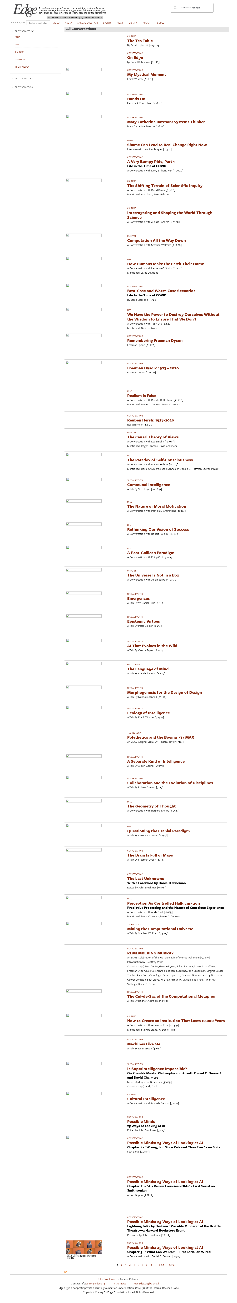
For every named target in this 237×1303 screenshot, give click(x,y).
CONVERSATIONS (38, 23)
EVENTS (107, 22)
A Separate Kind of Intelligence (156, 761)
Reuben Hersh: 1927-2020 (150, 420)
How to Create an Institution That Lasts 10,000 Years (176, 1020)
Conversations (135, 53)
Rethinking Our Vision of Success (158, 529)
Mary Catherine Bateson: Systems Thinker (166, 122)
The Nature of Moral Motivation (156, 506)
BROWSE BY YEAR (24, 78)
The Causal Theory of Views (153, 437)
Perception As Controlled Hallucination (163, 903)
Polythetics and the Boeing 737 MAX (160, 737)
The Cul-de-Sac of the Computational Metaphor (171, 996)
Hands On (136, 98)
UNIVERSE (131, 236)
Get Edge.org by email (146, 1283)
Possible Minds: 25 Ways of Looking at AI (165, 1142)
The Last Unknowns (145, 878)
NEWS (120, 22)
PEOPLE (160, 22)
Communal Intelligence (148, 484)
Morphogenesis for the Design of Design (164, 692)
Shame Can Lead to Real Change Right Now (167, 144)
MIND (129, 391)
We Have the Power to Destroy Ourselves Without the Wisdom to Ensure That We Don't (173, 316)
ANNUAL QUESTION (87, 22)
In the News (119, 1283)
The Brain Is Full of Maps (150, 855)
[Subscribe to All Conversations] (65, 1272)
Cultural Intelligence (146, 1099)
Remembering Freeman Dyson (155, 340)
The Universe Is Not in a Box (153, 575)
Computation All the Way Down (156, 240)
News (130, 140)
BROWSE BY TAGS (24, 87)
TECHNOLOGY (134, 732)
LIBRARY (133, 22)
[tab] (35, 31)
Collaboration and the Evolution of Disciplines (170, 783)
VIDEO (56, 22)
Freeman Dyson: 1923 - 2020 (153, 368)
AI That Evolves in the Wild (152, 645)
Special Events (135, 480)
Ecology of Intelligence (148, 713)
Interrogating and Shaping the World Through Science (169, 215)
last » (171, 1265)
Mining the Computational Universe (160, 929)
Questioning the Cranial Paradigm (158, 831)
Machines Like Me (143, 1044)
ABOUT (146, 22)
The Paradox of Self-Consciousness (160, 460)
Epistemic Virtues (143, 621)
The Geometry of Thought (151, 806)
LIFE (129, 259)
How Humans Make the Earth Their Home (165, 263)
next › (162, 1265)
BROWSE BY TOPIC (24, 31)
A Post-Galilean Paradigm (150, 552)
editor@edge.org (95, 1283)
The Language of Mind (148, 669)
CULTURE (131, 36)
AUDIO (68, 22)
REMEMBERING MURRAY (150, 953)
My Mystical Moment (146, 74)
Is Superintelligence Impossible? (157, 1068)
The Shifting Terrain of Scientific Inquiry (164, 185)
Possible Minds (141, 1121)
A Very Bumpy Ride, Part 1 (151, 161)
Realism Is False (141, 395)
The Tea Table (140, 40)
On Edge (135, 57)
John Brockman (106, 1279)
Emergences (138, 598)
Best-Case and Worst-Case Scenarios (161, 290)
